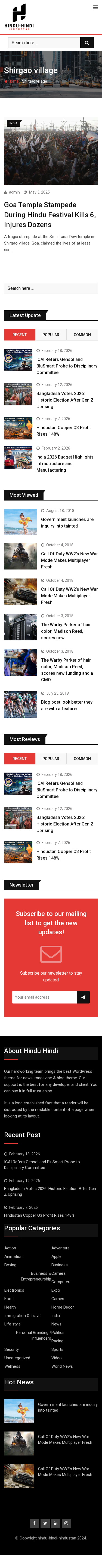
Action (10, 1248)
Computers (61, 1281)
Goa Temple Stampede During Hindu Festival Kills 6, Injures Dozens (50, 215)
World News (62, 1366)
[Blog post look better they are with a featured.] (20, 704)
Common (82, 335)
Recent (20, 335)
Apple (56, 1256)
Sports (57, 1349)
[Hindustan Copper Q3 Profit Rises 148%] (18, 428)
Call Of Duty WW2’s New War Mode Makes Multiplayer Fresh (69, 560)
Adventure (60, 1248)
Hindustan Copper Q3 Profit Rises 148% (39, 1215)
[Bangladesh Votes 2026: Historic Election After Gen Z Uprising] (18, 394)
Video (56, 1357)
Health (10, 1307)
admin (14, 192)
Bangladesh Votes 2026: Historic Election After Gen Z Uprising (65, 400)
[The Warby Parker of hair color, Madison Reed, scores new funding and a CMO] (20, 662)
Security (11, 1349)
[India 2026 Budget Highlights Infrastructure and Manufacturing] (18, 457)
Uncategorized (17, 1357)
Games (57, 1298)
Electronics (14, 1290)
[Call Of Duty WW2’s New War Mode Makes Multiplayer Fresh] (20, 556)
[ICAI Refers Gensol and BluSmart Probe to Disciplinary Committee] (18, 360)
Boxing (10, 1264)
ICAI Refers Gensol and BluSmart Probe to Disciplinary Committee (66, 366)
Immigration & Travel (22, 1315)
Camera (58, 1273)
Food (9, 1298)
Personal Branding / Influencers (33, 1335)
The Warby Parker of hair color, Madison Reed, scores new (66, 631)
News (56, 1324)
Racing (57, 1341)
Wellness (12, 1366)
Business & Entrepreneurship (36, 1276)
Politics (57, 1332)
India (55, 1315)
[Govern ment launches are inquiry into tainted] (20, 522)
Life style (12, 1324)
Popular (50, 335)
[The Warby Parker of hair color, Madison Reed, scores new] (20, 627)
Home (13, 81)
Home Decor (62, 1307)
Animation (13, 1256)
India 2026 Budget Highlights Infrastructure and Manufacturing (65, 463)
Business (59, 1264)
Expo (55, 1290)
